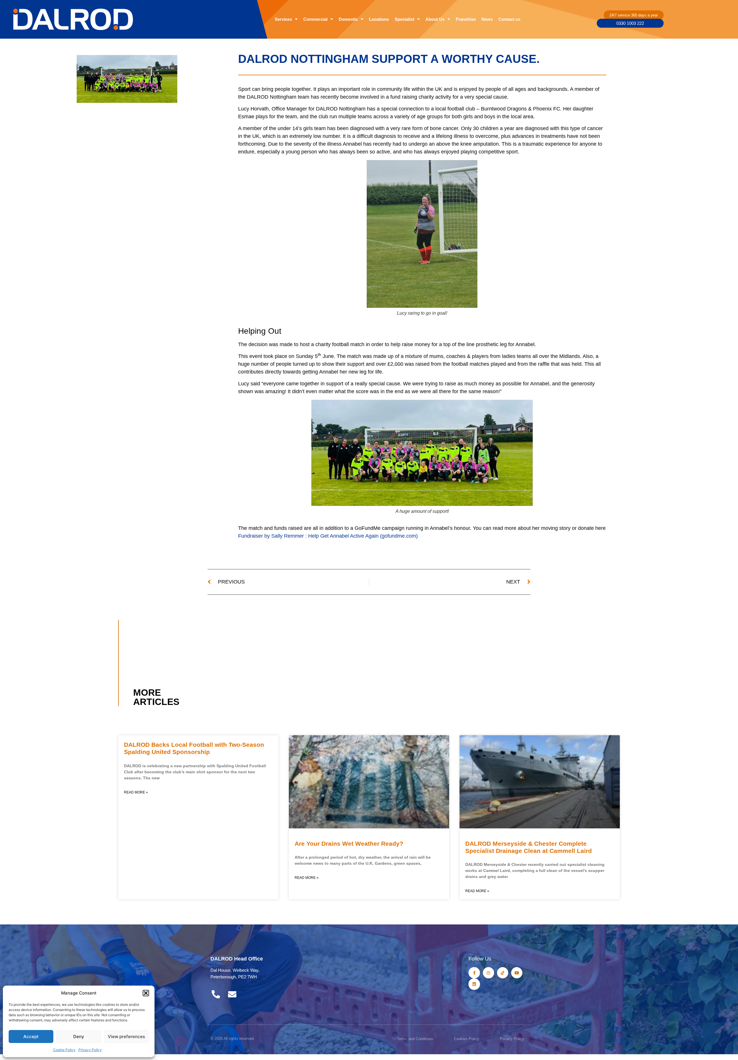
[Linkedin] (474, 984)
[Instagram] (488, 972)
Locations (379, 19)
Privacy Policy (90, 1050)
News (487, 19)
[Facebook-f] (474, 972)
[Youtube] (516, 972)
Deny (78, 1036)
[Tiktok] (502, 972)
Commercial (315, 19)
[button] (146, 993)
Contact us (509, 19)
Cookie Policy (64, 1050)
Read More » (136, 792)
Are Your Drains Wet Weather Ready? (349, 843)
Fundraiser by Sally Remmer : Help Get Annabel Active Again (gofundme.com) (328, 536)
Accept (31, 1036)
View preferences (126, 1036)
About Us (435, 19)
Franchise (466, 19)
